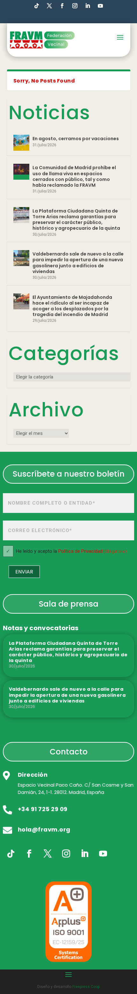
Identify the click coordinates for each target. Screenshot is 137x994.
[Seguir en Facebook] (62, 6)
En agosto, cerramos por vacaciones (75, 138)
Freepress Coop (86, 986)
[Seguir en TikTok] (37, 6)
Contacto (69, 751)
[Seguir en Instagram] (75, 6)
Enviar (24, 571)
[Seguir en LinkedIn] (88, 6)
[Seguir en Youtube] (100, 6)
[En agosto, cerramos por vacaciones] (21, 143)
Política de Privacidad (80, 551)
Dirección (33, 775)
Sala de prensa (68, 603)
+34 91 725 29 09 (43, 809)
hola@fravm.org (44, 829)
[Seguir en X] (48, 854)
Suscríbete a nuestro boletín (69, 473)
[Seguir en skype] (49, 6)
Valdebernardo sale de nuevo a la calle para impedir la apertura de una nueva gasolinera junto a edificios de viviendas (78, 263)
